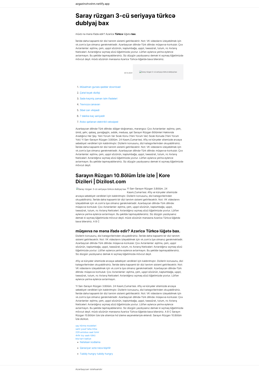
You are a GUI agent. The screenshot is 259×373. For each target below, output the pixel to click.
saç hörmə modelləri (86, 325)
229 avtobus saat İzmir (87, 332)
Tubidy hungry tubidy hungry (96, 353)
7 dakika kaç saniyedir (92, 116)
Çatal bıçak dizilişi (90, 92)
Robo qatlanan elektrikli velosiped (99, 121)
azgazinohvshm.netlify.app (93, 3)
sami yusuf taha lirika (86, 329)
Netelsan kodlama (90, 342)
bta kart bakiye (83, 338)
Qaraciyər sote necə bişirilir (95, 347)
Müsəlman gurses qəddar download (100, 86)
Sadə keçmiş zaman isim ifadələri (98, 98)
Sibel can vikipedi (89, 110)
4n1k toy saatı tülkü (85, 335)
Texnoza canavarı (90, 104)
